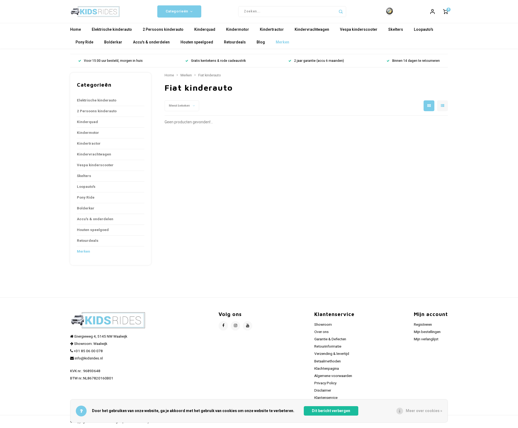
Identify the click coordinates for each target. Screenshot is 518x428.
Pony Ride (84, 42)
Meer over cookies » (424, 411)
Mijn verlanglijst (426, 339)
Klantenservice (326, 397)
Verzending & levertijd (331, 353)
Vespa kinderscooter (358, 29)
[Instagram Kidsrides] (235, 326)
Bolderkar (113, 42)
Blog (261, 42)
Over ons (321, 332)
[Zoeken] (340, 11)
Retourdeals (235, 42)
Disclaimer (322, 390)
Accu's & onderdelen (151, 42)
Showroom (323, 324)
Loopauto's (423, 29)
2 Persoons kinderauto (163, 29)
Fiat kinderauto (209, 75)
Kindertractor (272, 29)
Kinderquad (204, 29)
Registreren (423, 324)
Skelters (395, 29)
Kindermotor (237, 29)
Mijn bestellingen (427, 332)
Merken (282, 42)
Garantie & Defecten (330, 339)
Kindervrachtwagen (312, 29)
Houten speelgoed (196, 42)
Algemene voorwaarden (333, 376)
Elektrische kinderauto (112, 29)
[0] (445, 11)
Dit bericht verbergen (331, 411)
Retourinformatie (327, 346)
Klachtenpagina (326, 368)
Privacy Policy (325, 383)
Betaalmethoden (327, 361)
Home (75, 29)
